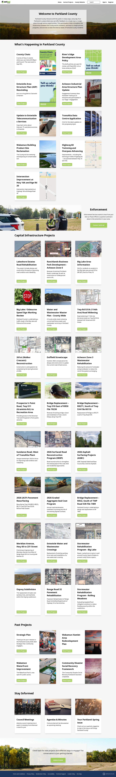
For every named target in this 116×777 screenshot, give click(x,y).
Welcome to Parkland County (58, 13)
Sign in (105, 2)
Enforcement (98, 209)
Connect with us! (98, 225)
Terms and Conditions (19, 774)
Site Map (79, 774)
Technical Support (61, 774)
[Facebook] (3, 774)
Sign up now (58, 760)
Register (110, 2)
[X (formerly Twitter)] (5, 774)
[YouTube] (8, 774)
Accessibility (51, 774)
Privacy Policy (30, 774)
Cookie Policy (71, 774)
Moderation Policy (41, 774)
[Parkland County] (13, 2)
